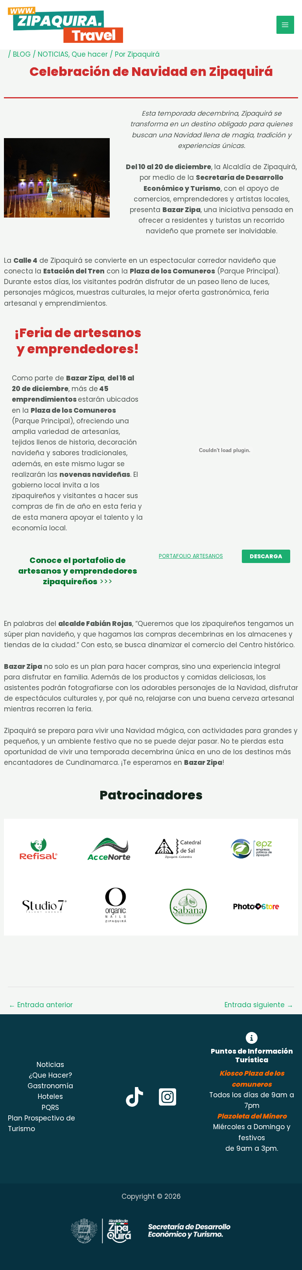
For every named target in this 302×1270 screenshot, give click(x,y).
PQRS (50, 1107)
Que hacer (90, 54)
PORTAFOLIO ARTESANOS (191, 556)
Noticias (50, 1064)
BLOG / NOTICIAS (40, 54)
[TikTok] (134, 1097)
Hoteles (50, 1096)
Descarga (266, 556)
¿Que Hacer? (50, 1075)
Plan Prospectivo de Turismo (41, 1123)
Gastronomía (50, 1086)
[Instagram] (167, 1097)
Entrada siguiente (259, 1005)
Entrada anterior (41, 1005)
